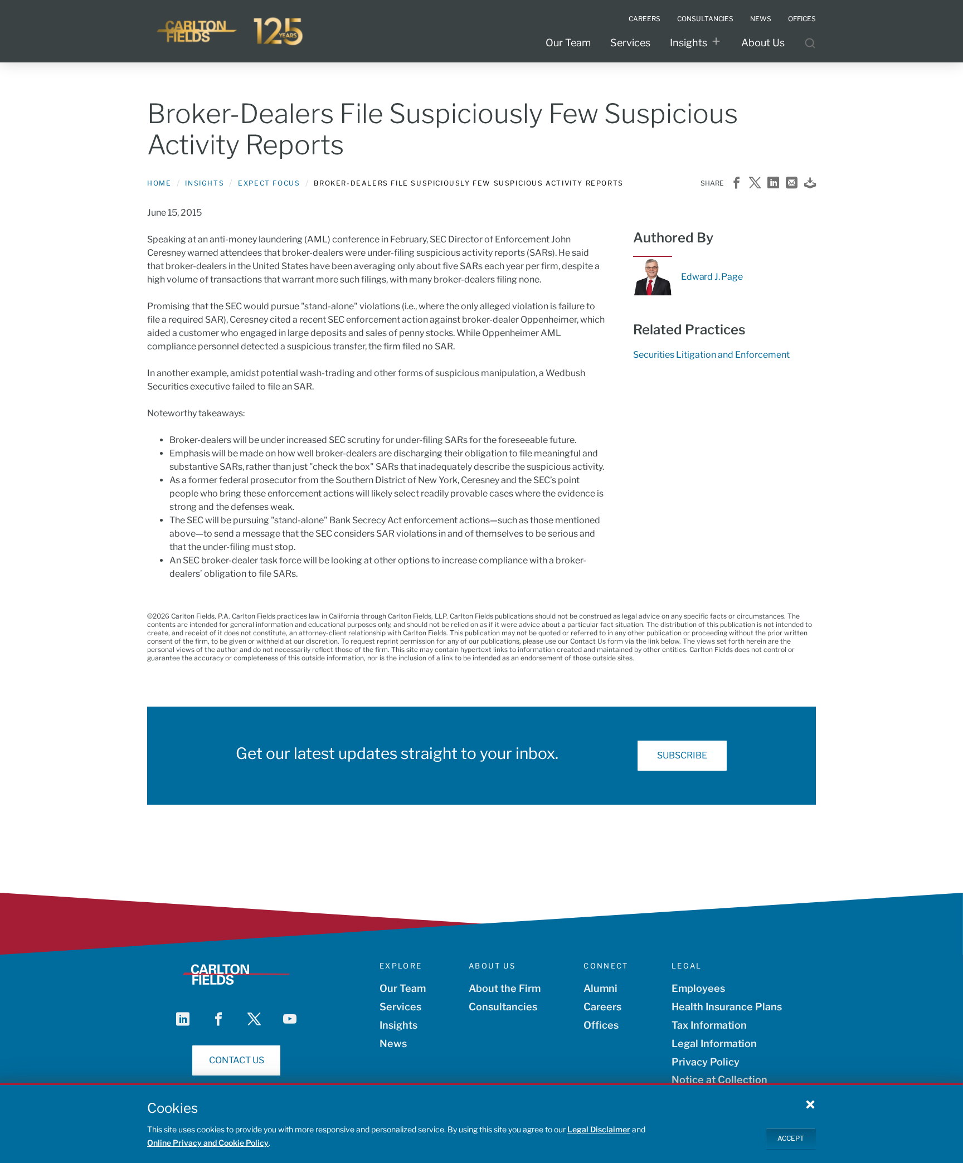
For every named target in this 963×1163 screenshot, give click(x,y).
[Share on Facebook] (736, 184)
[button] (810, 1104)
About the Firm (505, 988)
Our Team (568, 42)
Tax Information (709, 1025)
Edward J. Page (712, 277)
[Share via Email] (791, 184)
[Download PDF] (810, 184)
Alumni (600, 988)
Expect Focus (269, 183)
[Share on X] (755, 184)
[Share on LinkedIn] (773, 184)
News (393, 1043)
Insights (688, 42)
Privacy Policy (706, 1062)
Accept (790, 1138)
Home (159, 183)
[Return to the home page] (230, 31)
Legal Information (714, 1043)
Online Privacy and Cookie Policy (208, 1142)
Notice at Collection (719, 1080)
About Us (763, 42)
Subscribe (682, 755)
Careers (602, 1007)
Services (630, 42)
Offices (601, 1025)
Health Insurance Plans (727, 1007)
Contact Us (236, 1060)
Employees (698, 988)
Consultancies (503, 1007)
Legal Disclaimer (598, 1129)
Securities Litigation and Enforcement (711, 354)
